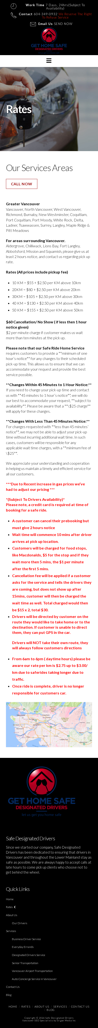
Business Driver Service (26, 939)
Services (11, 931)
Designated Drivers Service (28, 955)
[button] (49, 60)
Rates (9, 907)
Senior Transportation (25, 963)
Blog (8, 995)
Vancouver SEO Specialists (37, 1020)
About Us (11, 915)
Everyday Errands (23, 947)
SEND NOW (63, 24)
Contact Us (13, 987)
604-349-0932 (46, 14)
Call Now (21, 184)
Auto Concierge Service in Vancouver (34, 979)
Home (10, 899)
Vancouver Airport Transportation (32, 971)
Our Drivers (19, 923)
